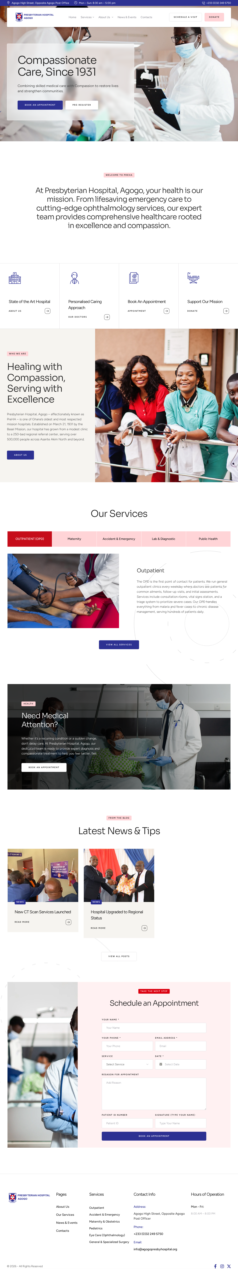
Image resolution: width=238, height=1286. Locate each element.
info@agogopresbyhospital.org (155, 1249)
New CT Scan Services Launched (43, 911)
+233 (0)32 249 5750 (148, 1234)
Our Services (65, 1215)
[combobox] (127, 1064)
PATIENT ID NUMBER (115, 1115)
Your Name (110, 1019)
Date (159, 1056)
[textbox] (126, 1064)
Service (107, 1056)
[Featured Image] (43, 875)
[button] (216, 3)
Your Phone (111, 1038)
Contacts (62, 1231)
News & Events (66, 1223)
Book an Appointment (154, 1136)
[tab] (29, 539)
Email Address (166, 1038)
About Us (62, 1207)
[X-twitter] (229, 1266)
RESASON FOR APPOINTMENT (120, 1074)
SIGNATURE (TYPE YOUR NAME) (175, 1115)
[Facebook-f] (215, 1266)
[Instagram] (222, 1266)
